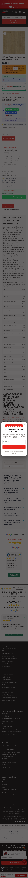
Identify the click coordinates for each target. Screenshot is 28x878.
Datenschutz (14, 453)
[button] (3, 875)
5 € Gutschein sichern (14, 447)
